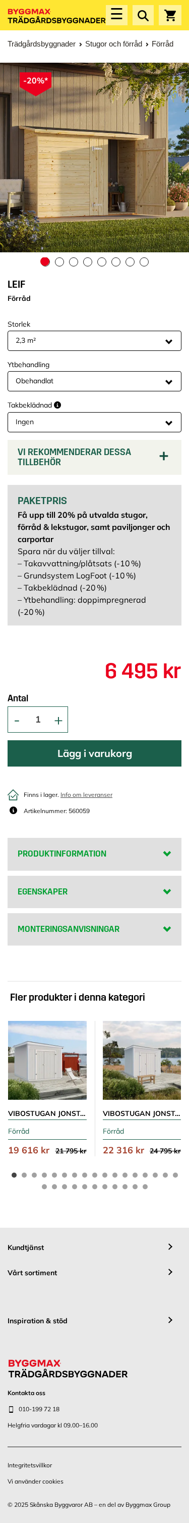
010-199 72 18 (39, 1409)
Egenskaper (43, 891)
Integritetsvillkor (30, 1465)
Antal (18, 699)
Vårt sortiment (32, 1272)
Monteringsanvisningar (68, 929)
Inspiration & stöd (38, 1320)
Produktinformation (62, 853)
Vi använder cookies (36, 1481)
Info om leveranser (86, 794)
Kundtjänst (26, 1247)
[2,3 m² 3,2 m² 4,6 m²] (94, 341)
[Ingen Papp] (94, 422)
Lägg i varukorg (94, 753)
